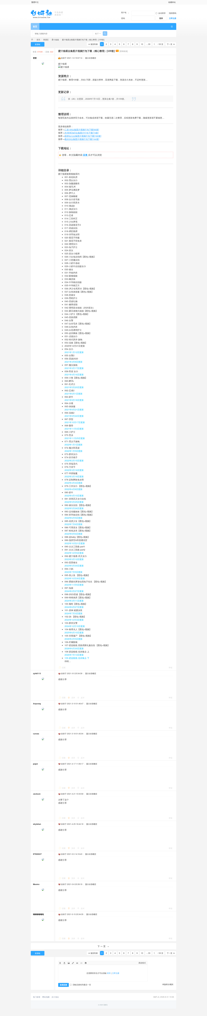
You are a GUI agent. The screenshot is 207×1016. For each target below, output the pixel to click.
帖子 (97, 33)
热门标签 (36, 997)
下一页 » (104, 946)
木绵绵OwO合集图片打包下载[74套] (81, 132)
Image (68, 963)
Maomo (36, 884)
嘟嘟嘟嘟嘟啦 (38, 914)
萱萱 (35, 58)
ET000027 (37, 854)
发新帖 (37, 44)
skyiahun (37, 824)
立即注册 (172, 18)
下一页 (169, 44)
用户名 (124, 12)
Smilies (85, 963)
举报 (170, 667)
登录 (109, 973)
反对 (82, 697)
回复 (64, 667)
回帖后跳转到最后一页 (82, 984)
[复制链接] (124, 51)
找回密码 (172, 13)
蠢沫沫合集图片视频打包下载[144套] (82, 139)
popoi (35, 763)
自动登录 (162, 13)
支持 (73, 697)
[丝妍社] (48, 13)
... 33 (148, 44)
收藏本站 (172, 2)
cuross (36, 733)
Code (81, 963)
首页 (35, 26)
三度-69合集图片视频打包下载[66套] (82, 129)
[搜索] (105, 33)
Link (73, 963)
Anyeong (37, 703)
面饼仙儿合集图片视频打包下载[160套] (83, 135)
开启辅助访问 (167, 2)
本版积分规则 (167, 984)
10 (142, 44)
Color (64, 963)
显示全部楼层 (90, 58)
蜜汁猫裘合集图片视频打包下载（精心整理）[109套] (83, 39)
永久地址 (55, 997)
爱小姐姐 (55, 39)
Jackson (36, 793)
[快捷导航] (171, 26)
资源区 (46, 39)
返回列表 (94, 44)
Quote (77, 963)
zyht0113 (37, 673)
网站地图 (46, 997)
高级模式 (142, 962)
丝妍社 (32, 39)
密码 (123, 18)
